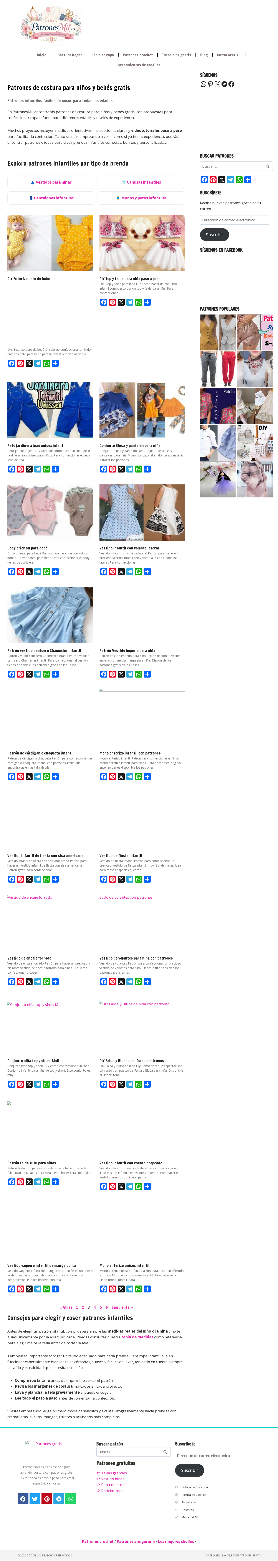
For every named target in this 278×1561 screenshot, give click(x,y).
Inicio (41, 55)
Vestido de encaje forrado (29, 958)
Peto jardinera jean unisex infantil (36, 445)
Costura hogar (70, 55)
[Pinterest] (210, 84)
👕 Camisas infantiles (141, 182)
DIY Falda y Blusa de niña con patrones (131, 1060)
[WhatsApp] (203, 84)
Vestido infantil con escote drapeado (130, 1163)
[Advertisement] (168, 23)
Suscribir (214, 235)
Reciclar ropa (102, 55)
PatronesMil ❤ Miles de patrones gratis (233, 1555)
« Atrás (66, 1307)
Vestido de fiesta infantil (120, 855)
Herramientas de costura (139, 65)
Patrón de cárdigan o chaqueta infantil (40, 753)
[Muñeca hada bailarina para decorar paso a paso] (218, 479)
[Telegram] (224, 84)
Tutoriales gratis (176, 55)
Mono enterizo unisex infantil (124, 1265)
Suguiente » (122, 1307)
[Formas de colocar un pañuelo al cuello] (255, 369)
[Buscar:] (236, 166)
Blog (204, 55)
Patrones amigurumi (136, 1541)
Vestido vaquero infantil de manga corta (41, 1265)
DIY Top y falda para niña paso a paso (130, 278)
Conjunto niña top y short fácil (33, 1060)
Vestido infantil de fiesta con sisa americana (45, 855)
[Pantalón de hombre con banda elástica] (218, 369)
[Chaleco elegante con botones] (218, 332)
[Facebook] (231, 84)
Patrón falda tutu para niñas (31, 1163)
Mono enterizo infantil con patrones (130, 753)
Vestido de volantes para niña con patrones (136, 958)
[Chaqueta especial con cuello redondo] (255, 479)
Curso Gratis (227, 55)
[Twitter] (35, 1498)
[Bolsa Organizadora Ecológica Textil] (255, 443)
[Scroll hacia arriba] (270, 1536)
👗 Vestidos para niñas (51, 182)
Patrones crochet (138, 55)
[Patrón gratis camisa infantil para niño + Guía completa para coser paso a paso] (218, 443)
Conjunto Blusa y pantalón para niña (130, 445)
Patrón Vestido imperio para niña (127, 650)
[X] (217, 84)
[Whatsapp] (70, 1498)
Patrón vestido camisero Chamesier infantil (44, 650)
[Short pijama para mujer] (255, 332)
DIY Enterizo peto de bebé (28, 278)
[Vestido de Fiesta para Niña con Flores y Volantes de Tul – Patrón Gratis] (255, 406)
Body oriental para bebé (27, 548)
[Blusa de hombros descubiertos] (218, 406)
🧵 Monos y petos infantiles (141, 198)
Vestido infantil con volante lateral (129, 548)
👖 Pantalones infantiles (51, 198)
